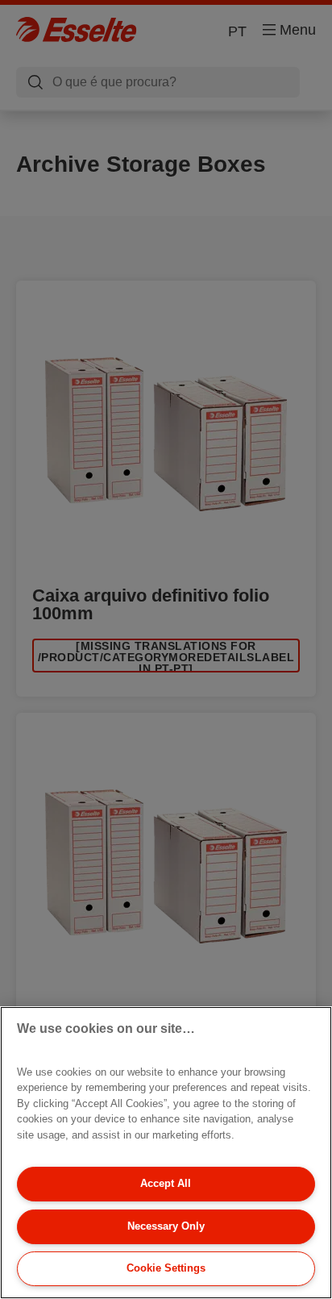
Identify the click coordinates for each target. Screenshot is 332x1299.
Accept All (165, 1183)
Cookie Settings (166, 1268)
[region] (166, 1152)
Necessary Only (166, 1226)
